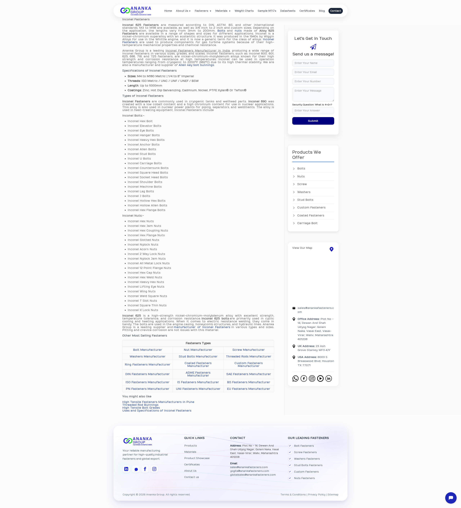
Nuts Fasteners (304, 478)
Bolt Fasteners (304, 445)
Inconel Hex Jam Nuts (144, 226)
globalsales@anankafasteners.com (253, 474)
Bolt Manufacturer (147, 349)
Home (168, 10)
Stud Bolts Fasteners (308, 465)
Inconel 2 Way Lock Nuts (146, 254)
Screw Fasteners (305, 452)
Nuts (301, 176)
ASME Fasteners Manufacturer (198, 374)
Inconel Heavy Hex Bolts (146, 140)
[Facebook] (145, 469)
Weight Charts (244, 10)
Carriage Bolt (307, 223)
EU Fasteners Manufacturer (248, 389)
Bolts (221, 30)
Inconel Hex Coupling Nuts (148, 230)
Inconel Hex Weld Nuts (145, 277)
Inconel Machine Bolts (145, 186)
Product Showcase (197, 458)
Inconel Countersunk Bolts (148, 168)
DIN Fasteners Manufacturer (147, 374)
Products (190, 445)
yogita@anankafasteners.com (249, 471)
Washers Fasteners (307, 458)
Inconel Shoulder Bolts (145, 182)
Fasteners (203, 10)
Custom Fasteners (311, 207)
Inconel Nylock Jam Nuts (147, 258)
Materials (223, 10)
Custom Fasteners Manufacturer (248, 365)
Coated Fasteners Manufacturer (198, 365)
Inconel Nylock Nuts (143, 244)
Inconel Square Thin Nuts (147, 305)
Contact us (191, 477)
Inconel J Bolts (139, 196)
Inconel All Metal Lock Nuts (149, 263)
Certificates (307, 10)
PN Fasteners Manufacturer (147, 389)
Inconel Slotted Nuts (143, 240)
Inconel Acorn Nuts (142, 249)
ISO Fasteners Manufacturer (147, 382)
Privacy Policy (317, 494)
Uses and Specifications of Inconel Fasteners (156, 410)
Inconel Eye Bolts (141, 130)
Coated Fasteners (310, 215)
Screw (302, 184)
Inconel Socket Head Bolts (148, 177)
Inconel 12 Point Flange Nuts (149, 268)
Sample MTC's (267, 10)
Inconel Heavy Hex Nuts (146, 282)
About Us (183, 10)
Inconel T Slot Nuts (142, 300)
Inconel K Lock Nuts (143, 310)
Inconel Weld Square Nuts (147, 296)
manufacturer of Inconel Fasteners (202, 327)
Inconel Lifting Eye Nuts (146, 286)
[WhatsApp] (135, 469)
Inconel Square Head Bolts (148, 172)
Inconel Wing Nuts (142, 291)
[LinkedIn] (126, 469)
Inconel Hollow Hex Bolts (146, 200)
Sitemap (333, 494)
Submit (313, 121)
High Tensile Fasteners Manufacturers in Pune (158, 402)
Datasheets (288, 10)
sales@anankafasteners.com (249, 467)
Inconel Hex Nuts (141, 221)
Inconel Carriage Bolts (145, 163)
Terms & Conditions (293, 494)
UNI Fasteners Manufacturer (198, 389)
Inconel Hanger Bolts (144, 135)
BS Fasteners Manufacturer (248, 382)
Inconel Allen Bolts (142, 149)
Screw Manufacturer (248, 349)
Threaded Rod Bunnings (140, 405)
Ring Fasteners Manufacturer (147, 364)
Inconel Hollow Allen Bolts (147, 205)
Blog (322, 10)
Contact (335, 10)
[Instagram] (154, 469)
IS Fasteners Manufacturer (198, 382)
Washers (303, 192)
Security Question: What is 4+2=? (312, 105)
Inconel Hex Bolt (140, 121)
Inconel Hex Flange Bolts (146, 210)
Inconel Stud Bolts (142, 154)
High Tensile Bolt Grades (141, 407)
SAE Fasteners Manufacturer (248, 374)
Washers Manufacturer (147, 356)
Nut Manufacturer (198, 349)
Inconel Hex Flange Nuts (146, 235)
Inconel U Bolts (139, 158)
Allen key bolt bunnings (196, 65)
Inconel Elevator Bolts (144, 126)
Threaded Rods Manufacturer (248, 356)
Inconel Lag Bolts (141, 191)
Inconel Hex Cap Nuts (144, 272)
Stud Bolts (305, 199)
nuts (238, 30)
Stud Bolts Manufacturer (198, 356)
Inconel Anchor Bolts (144, 144)
